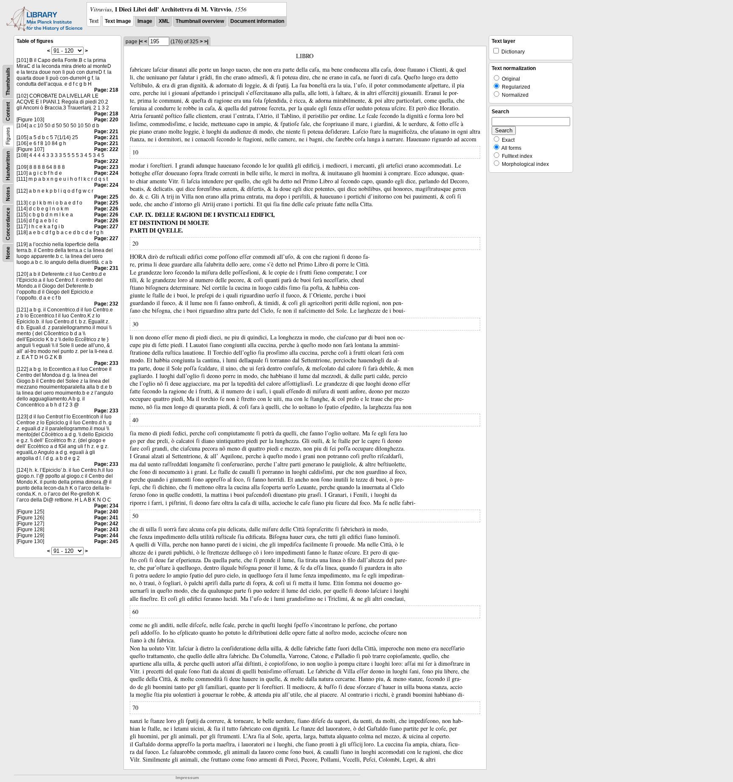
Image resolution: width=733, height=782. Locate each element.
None (8, 253)
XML (164, 21)
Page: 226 (106, 209)
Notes (8, 194)
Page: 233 (106, 363)
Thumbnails (8, 81)
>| (206, 42)
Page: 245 (106, 541)
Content (8, 111)
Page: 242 (106, 524)
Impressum (187, 777)
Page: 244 (106, 535)
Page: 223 (106, 167)
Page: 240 (106, 512)
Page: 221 (106, 132)
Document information (257, 21)
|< (141, 42)
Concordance (8, 223)
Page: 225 (106, 197)
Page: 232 (106, 304)
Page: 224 (106, 173)
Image (144, 21)
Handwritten (8, 165)
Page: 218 (106, 90)
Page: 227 (106, 227)
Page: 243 (106, 530)
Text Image (118, 21)
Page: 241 (106, 518)
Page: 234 (106, 506)
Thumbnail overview (200, 21)
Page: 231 (106, 268)
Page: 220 (106, 120)
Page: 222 (106, 149)
